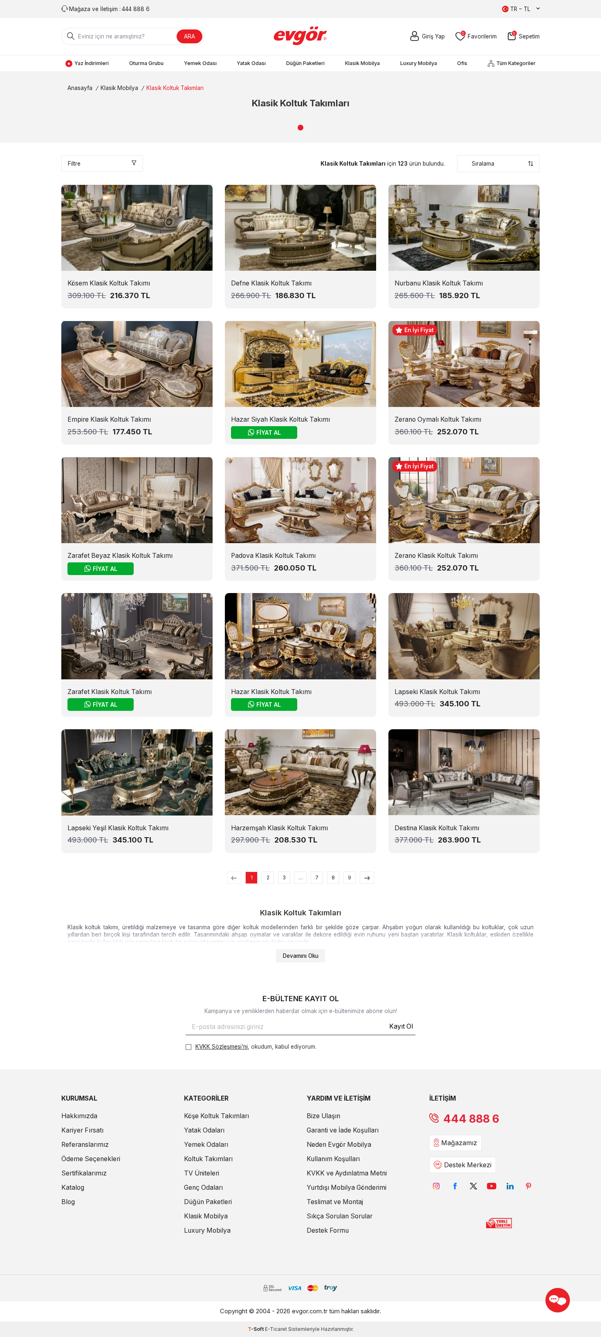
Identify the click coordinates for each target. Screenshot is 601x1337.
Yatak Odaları (204, 1130)
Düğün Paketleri (305, 63)
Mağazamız (459, 1143)
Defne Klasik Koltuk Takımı (271, 283)
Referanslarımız (85, 1144)
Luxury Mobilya (418, 63)
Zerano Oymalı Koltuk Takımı (438, 419)
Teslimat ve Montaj (335, 1202)
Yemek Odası (200, 63)
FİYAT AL (268, 432)
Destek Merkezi (467, 1165)
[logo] (301, 36)
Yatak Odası (251, 63)
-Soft (256, 1329)
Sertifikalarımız (84, 1173)
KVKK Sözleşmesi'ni (221, 1046)
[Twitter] (473, 1186)
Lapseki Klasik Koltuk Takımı (437, 692)
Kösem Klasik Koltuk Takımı (108, 283)
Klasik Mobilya (362, 63)
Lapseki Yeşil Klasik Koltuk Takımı (117, 828)
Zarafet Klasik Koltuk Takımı (109, 692)
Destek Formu (328, 1230)
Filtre (74, 163)
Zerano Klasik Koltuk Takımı (436, 556)
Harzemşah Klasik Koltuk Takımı (279, 828)
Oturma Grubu (146, 63)
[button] (300, 127)
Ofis (462, 63)
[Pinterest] (528, 1186)
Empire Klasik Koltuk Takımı (109, 419)
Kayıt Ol (401, 1026)
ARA (189, 36)
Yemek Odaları (206, 1144)
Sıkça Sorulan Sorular (339, 1216)
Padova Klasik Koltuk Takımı (273, 556)
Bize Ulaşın (323, 1116)
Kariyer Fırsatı (82, 1130)
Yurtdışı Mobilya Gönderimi (346, 1187)
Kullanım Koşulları (333, 1159)
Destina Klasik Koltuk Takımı (437, 828)
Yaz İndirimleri (91, 63)
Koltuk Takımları (208, 1159)
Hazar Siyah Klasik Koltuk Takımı (280, 419)
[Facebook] (455, 1186)
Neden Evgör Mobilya (339, 1144)
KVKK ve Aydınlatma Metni (347, 1173)
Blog (68, 1202)
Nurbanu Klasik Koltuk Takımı (439, 283)
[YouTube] (491, 1186)
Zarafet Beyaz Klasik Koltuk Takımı (120, 556)
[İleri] (367, 878)
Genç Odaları (203, 1187)
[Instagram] (436, 1186)
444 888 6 (471, 1119)
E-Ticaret (276, 1329)
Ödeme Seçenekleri (90, 1159)
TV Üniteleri (201, 1173)
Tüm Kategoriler (516, 63)
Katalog (72, 1187)
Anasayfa (79, 88)
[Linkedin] (510, 1186)
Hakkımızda (79, 1116)
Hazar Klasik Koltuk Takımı (271, 692)
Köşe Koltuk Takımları (216, 1116)
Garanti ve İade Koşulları (343, 1130)
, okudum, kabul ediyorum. (255, 1046)
